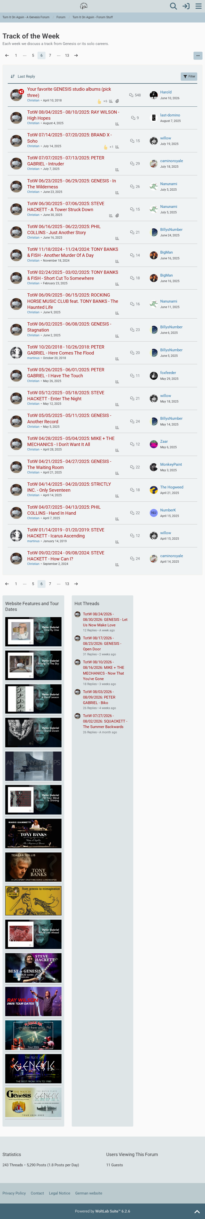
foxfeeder (168, 373)
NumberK (168, 510)
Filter (191, 76)
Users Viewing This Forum (132, 1154)
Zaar (164, 441)
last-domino (170, 115)
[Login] (186, 6)
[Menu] (199, 6)
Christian (33, 100)
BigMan (166, 252)
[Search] (173, 6)
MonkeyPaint (171, 464)
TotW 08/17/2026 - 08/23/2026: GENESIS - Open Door (102, 643)
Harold (166, 92)
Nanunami (168, 184)
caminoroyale (171, 161)
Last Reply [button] (26, 76)
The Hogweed (171, 487)
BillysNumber (171, 229)
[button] (198, 56)
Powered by (102, 1211)
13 (67, 55)
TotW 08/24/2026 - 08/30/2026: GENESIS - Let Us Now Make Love (105, 619)
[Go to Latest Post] (154, 95)
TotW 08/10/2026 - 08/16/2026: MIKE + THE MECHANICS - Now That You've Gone (103, 670)
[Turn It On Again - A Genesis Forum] (84, 6)
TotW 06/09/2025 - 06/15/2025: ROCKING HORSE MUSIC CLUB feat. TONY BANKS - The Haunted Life (72, 301)
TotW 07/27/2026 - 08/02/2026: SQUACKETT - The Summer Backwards (105, 721)
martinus (33, 358)
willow (165, 138)
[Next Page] (76, 55)
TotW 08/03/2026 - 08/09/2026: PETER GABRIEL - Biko (99, 697)
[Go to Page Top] (197, 1212)
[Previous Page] (7, 55)
